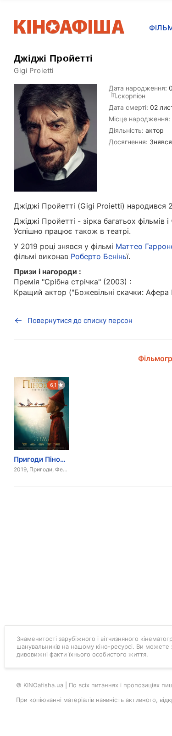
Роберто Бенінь (99, 256)
